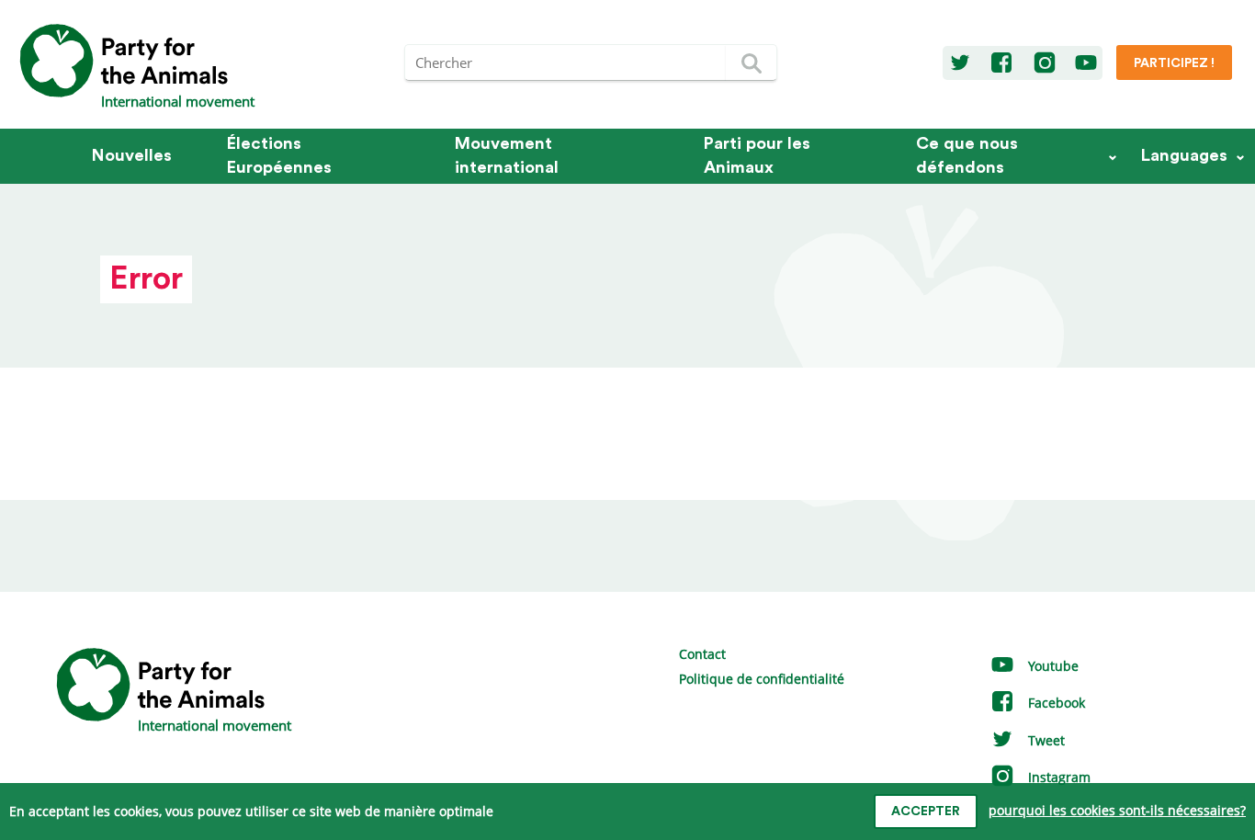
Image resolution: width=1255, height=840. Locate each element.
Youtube (1051, 666)
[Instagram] (1044, 63)
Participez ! (1174, 63)
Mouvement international (507, 155)
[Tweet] (960, 63)
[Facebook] (1001, 63)
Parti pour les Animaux (757, 155)
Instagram (1057, 777)
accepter (925, 811)
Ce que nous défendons (967, 155)
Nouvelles (132, 156)
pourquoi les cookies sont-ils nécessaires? (1117, 810)
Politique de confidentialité (761, 678)
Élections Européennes (279, 155)
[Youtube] (1085, 63)
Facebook (1054, 702)
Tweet (1044, 740)
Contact (702, 654)
